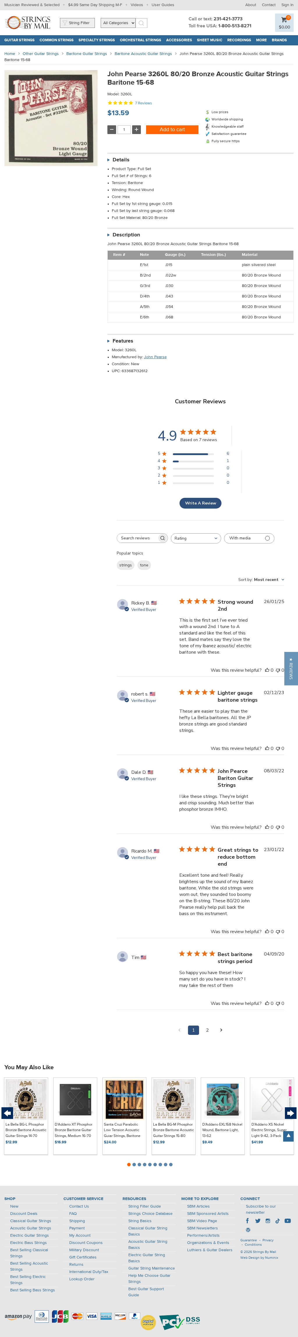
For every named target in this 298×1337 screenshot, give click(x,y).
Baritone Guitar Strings (86, 54)
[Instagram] (267, 1221)
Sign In (287, 5)
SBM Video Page (202, 1221)
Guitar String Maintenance (151, 1268)
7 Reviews (143, 103)
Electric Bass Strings (28, 1243)
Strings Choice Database (150, 1214)
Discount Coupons (86, 1243)
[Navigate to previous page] (179, 1030)
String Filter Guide (144, 1206)
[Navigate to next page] (221, 1030)
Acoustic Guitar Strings (30, 1228)
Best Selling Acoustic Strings (29, 1266)
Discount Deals (24, 1214)
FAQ (73, 1214)
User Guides (163, 5)
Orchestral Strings (140, 40)
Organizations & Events (208, 1243)
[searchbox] (137, 538)
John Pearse (155, 357)
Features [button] (123, 341)
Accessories (179, 40)
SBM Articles (198, 1206)
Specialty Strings (97, 40)
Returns (76, 1265)
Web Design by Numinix (259, 1258)
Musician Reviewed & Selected (32, 5)
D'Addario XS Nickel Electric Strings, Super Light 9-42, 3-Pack (269, 1130)
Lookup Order (82, 1279)
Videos (137, 5)
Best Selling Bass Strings (32, 1290)
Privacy (268, 1240)
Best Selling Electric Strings (28, 1280)
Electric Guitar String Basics (146, 1258)
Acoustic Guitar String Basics (147, 1245)
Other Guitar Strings (41, 54)
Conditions (253, 1245)
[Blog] (248, 1230)
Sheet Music (209, 40)
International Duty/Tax (88, 1272)
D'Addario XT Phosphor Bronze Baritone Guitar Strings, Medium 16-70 (73, 1130)
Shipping (77, 1221)
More (261, 40)
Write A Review (200, 503)
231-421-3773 (228, 19)
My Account (80, 1235)
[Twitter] (257, 1221)
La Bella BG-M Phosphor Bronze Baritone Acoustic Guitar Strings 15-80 (173, 1130)
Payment (77, 1228)
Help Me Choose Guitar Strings (149, 1279)
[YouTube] (287, 1221)
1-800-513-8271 (234, 26)
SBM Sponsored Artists (208, 1214)
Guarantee (248, 1240)
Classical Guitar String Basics (147, 1231)
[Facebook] (248, 1221)
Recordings (239, 40)
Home (9, 54)
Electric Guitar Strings (29, 1235)
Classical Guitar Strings (30, 1221)
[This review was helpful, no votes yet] (267, 670)
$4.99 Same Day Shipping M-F (95, 5)
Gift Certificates (83, 1257)
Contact (269, 5)
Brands (279, 40)
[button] (291, 668)
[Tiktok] (277, 1221)
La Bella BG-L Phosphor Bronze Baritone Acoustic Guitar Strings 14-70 (26, 1130)
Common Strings (57, 40)
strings (125, 565)
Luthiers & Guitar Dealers (210, 1250)
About (250, 5)
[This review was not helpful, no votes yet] (278, 670)
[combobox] (196, 538)
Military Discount (84, 1250)
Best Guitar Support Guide (146, 1292)
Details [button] (121, 160)
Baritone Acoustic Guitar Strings (143, 54)
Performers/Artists (203, 1235)
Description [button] (126, 235)
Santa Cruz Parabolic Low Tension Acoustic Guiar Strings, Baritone (122, 1130)
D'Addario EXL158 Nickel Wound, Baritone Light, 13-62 (222, 1130)
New (14, 1206)
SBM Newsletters (202, 1228)
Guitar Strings (19, 40)
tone (144, 565)
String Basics (140, 1221)
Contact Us (79, 1206)
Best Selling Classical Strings (29, 1253)
